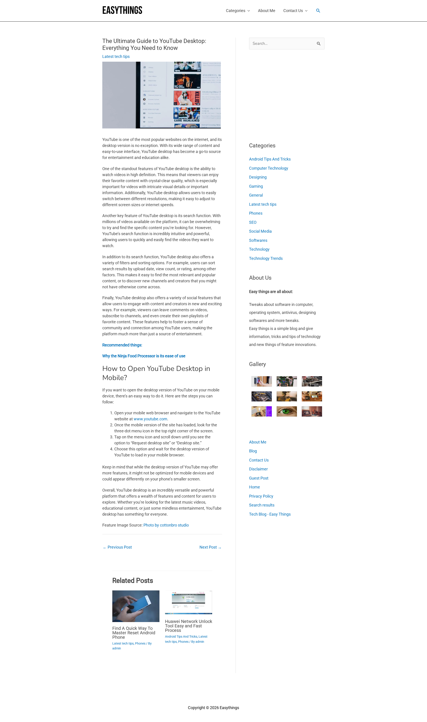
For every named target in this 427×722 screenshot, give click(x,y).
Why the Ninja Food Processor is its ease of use (143, 356)
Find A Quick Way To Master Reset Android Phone (133, 633)
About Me (266, 10)
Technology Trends (266, 258)
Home (254, 487)
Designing (258, 177)
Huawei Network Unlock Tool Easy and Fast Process (188, 626)
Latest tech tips (116, 56)
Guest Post (258, 478)
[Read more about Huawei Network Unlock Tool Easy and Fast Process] (188, 602)
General (256, 195)
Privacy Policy (261, 496)
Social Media (260, 231)
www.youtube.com (150, 419)
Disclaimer (258, 469)
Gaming (256, 186)
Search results (261, 505)
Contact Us (293, 10)
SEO (252, 222)
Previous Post (117, 547)
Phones (140, 643)
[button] (318, 10)
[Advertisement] (282, 94)
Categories (235, 10)
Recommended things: (122, 345)
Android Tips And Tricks (181, 636)
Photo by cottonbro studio (166, 525)
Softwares (258, 240)
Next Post (210, 547)
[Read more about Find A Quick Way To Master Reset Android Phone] (135, 606)
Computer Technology (268, 168)
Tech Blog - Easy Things (270, 514)
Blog (253, 451)
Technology (259, 249)
